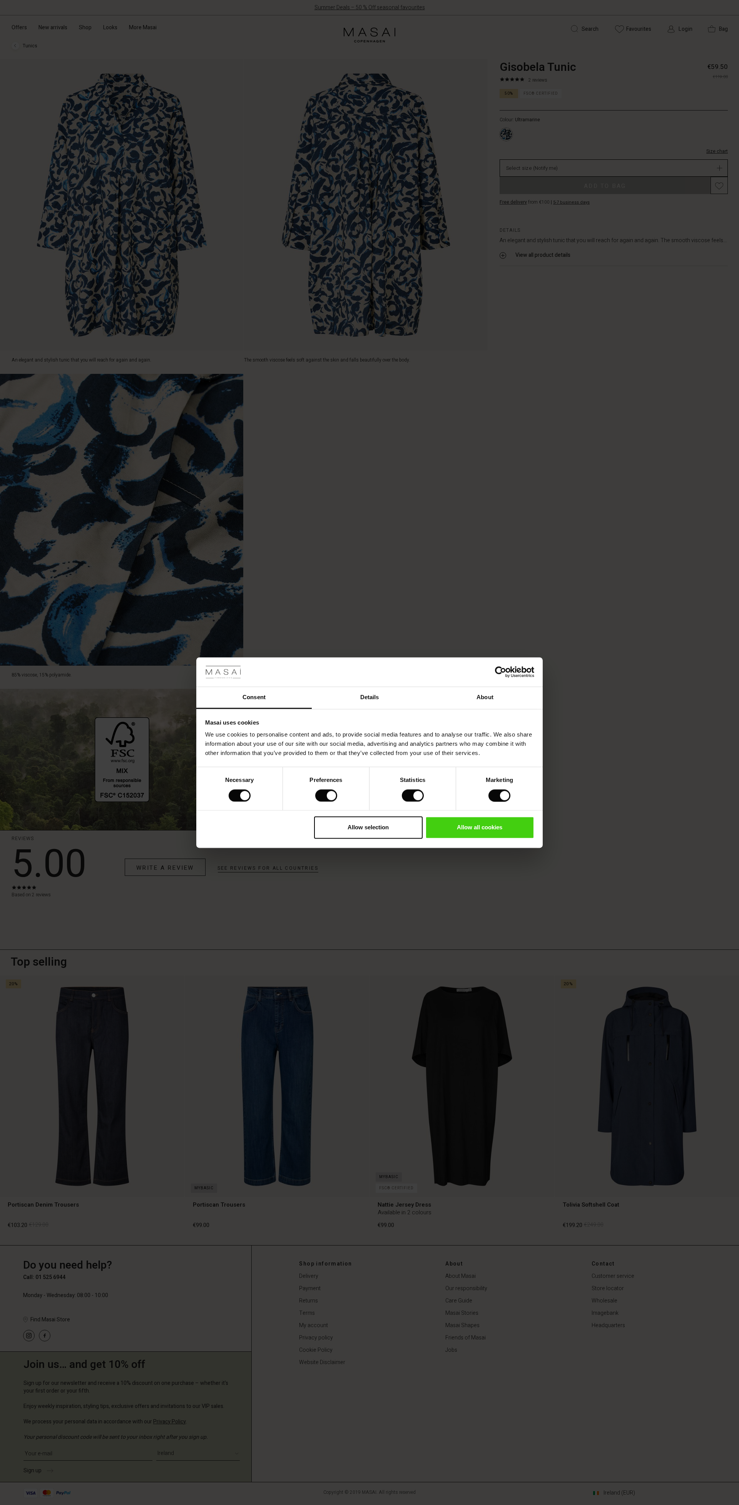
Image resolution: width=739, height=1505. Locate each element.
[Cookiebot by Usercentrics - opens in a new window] (500, 672)
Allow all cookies (479, 827)
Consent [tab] (254, 697)
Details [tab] (369, 697)
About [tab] (485, 697)
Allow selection (368, 827)
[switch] (326, 795)
